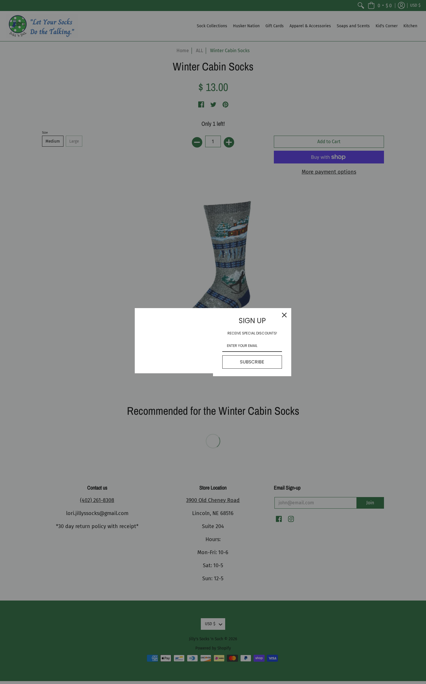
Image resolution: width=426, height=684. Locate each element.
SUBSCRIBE (252, 362)
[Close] (284, 315)
